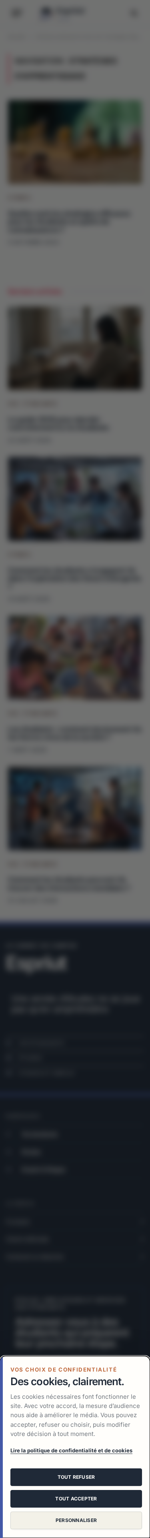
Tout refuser (76, 1477)
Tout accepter (76, 1499)
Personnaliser (76, 1520)
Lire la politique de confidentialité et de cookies (71, 1450)
